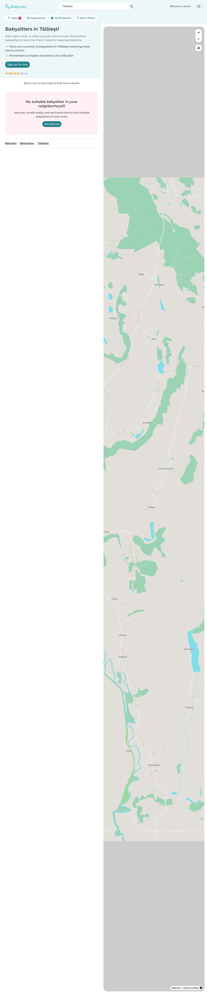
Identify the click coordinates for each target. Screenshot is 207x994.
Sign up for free (17, 64)
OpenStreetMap (191, 987)
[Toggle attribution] (201, 988)
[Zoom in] (198, 32)
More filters (87, 18)
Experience (37, 18)
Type (15, 18)
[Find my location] (198, 48)
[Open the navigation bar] (199, 6)
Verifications (62, 18)
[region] (154, 509)
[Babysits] (15, 6)
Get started (51, 124)
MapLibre (176, 987)
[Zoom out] (198, 39)
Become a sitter (180, 6)
